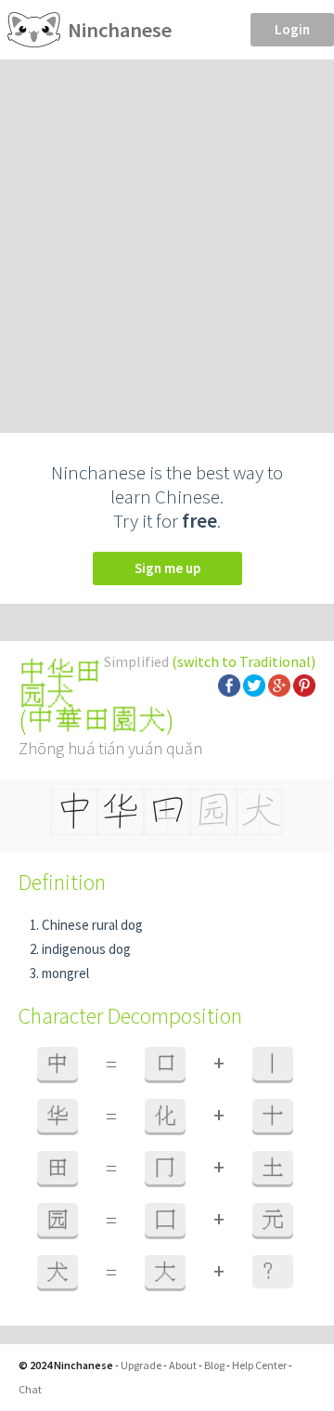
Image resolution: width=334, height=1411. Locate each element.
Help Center (259, 1365)
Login (292, 29)
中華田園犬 (96, 720)
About (183, 1365)
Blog (214, 1365)
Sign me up (167, 568)
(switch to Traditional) (243, 661)
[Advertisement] (167, 236)
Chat (30, 1389)
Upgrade (141, 1365)
